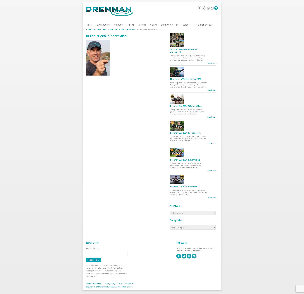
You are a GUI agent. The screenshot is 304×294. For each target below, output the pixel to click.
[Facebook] (199, 8)
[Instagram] (212, 8)
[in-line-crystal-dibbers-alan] (98, 58)
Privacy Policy (109, 284)
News (131, 25)
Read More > (211, 63)
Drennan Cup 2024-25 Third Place (185, 133)
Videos (153, 25)
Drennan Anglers (169, 25)
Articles (142, 25)
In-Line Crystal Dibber (127, 30)
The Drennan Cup (203, 25)
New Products (103, 25)
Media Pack (129, 284)
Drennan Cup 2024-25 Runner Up (185, 160)
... (202, 60)
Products (118, 25)
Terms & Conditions (94, 284)
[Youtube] (208, 8)
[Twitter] (203, 8)
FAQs (120, 284)
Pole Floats (112, 30)
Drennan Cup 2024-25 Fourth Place (186, 106)
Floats (104, 30)
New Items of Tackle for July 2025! (185, 79)
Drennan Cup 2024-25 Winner (183, 186)
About (186, 25)
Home (89, 25)
